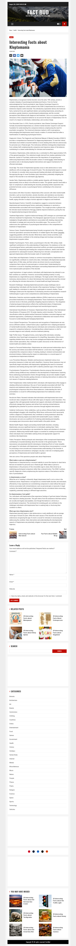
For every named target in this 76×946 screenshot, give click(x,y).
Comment (13, 551)
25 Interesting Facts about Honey (45, 915)
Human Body (13, 755)
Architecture (13, 700)
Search (14, 646)
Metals (11, 763)
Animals (12, 696)
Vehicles (12, 809)
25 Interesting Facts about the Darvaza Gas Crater (15, 901)
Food (11, 731)
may (34, 210)
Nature (11, 774)
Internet (11, 759)
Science (12, 794)
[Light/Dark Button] (59, 24)
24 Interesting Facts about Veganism (45, 633)
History (11, 747)
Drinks (11, 724)
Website (12, 589)
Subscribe (64, 24)
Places (11, 782)
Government (13, 739)
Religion (12, 790)
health (51, 160)
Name (11, 575)
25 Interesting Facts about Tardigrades (15, 915)
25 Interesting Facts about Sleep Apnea (15, 633)
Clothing (12, 716)
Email (11, 582)
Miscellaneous (14, 766)
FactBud (48, 942)
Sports (11, 802)
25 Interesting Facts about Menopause (15, 618)
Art (10, 704)
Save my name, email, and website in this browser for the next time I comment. (36, 596)
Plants (11, 786)
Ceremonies (13, 712)
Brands (11, 708)
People (11, 778)
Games (11, 735)
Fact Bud (38, 12)
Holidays (12, 751)
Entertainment (13, 727)
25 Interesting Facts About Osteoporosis (45, 618)
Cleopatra (61, 232)
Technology (13, 805)
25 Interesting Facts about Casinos (45, 930)
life (36, 177)
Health (11, 37)
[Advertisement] (38, 671)
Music (11, 770)
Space (11, 798)
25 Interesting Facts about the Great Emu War (15, 930)
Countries (12, 720)
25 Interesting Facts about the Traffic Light (45, 901)
